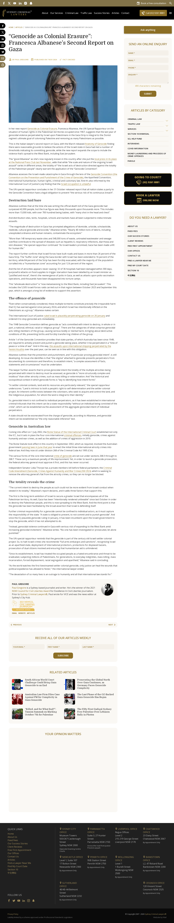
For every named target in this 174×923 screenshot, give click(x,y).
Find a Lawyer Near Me (139, 260)
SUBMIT (148, 93)
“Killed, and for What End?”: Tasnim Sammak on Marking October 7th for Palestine (41, 712)
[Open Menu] (170, 13)
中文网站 (131, 275)
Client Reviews (135, 241)
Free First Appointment (140, 246)
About (45, 13)
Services (132, 129)
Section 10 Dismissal (138, 134)
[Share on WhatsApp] (2, 45)
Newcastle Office (72, 857)
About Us (133, 226)
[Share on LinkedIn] (2, 39)
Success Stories (102, 13)
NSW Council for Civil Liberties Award (31, 591)
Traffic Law (86, 13)
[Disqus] (63, 774)
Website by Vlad (159, 917)
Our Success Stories (138, 236)
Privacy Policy (13, 914)
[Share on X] (2, 32)
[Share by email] (2, 58)
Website (22, 613)
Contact (125, 13)
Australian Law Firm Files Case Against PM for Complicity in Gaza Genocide (42, 697)
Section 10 (133, 270)
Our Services (56, 13)
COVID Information (138, 148)
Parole (131, 161)
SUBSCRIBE (63, 655)
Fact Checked (69, 60)
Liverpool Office (127, 828)
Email (14, 613)
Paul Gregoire (22, 59)
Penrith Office (98, 857)
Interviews (133, 143)
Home (11, 27)
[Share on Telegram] (2, 52)
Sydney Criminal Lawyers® (33, 594)
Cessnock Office (154, 882)
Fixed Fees (133, 231)
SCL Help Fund (135, 138)
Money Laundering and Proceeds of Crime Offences (147, 154)
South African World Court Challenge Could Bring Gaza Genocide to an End (40, 683)
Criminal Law (71, 13)
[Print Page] (2, 65)
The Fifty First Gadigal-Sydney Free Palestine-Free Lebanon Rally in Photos (94, 712)
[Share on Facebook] (2, 25)
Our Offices (134, 251)
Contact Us (134, 255)
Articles (115, 13)
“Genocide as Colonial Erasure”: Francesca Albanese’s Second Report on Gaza (61, 43)
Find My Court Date (138, 265)
